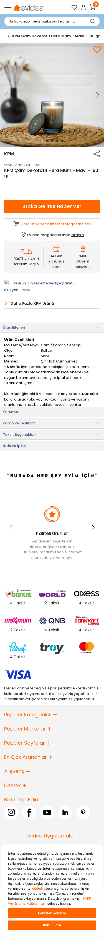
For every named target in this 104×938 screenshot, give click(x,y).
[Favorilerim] (74, 7)
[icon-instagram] (11, 812)
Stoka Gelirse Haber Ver (52, 206)
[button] (42, 140)
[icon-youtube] (47, 812)
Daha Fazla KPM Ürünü (32, 303)
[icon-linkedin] (65, 812)
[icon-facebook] (29, 812)
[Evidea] (28, 7)
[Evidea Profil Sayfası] (83, 7)
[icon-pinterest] (83, 812)
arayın (77, 234)
